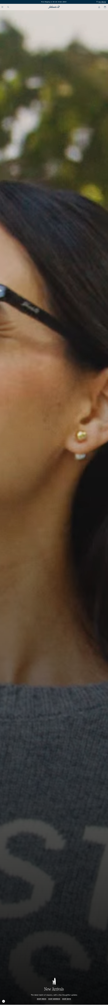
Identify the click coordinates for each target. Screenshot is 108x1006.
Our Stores (102, 2)
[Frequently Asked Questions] (54, 2)
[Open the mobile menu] (3, 7)
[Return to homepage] (53, 7)
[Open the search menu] (8, 7)
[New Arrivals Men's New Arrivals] (54, 507)
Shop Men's (41, 999)
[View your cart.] (104, 7)
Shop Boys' (66, 999)
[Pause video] (3, 1001)
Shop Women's (54, 999)
